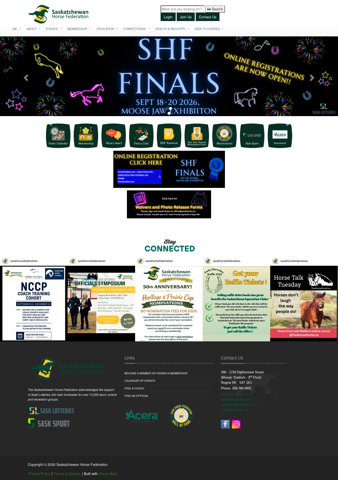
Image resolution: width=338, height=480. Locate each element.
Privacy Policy (39, 473)
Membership (77, 28)
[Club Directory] (141, 136)
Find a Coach (134, 388)
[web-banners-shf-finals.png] (169, 76)
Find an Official (136, 396)
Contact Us (207, 16)
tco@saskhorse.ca (234, 410)
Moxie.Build (108, 473)
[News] (113, 136)
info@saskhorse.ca (235, 394)
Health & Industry (170, 28)
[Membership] (85, 136)
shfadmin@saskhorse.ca (239, 404)
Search (217, 8)
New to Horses (207, 28)
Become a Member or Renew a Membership (156, 373)
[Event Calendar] (58, 136)
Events (52, 28)
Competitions (134, 28)
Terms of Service (67, 473)
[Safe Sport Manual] (252, 136)
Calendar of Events (139, 380)
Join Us (186, 16)
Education (105, 28)
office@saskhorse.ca (236, 399)
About (31, 28)
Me (15, 28)
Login (168, 16)
